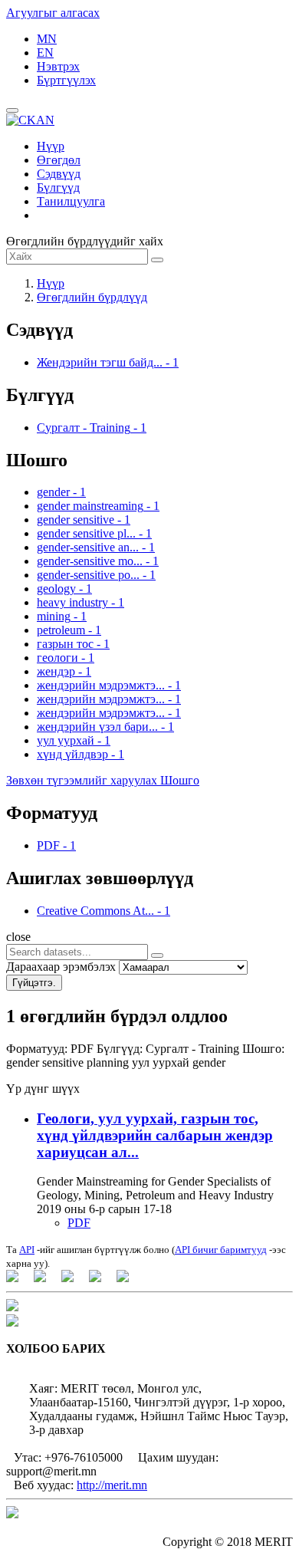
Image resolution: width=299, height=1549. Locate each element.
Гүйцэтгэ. (34, 982)
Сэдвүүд (58, 173)
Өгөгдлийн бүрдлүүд (92, 297)
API (26, 1249)
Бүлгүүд (58, 187)
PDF (78, 1222)
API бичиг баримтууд (221, 1249)
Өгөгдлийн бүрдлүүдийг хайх (84, 241)
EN (45, 52)
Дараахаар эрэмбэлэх (61, 966)
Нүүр (50, 146)
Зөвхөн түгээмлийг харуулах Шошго (102, 780)
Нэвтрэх (58, 66)
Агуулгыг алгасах (53, 12)
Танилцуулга (71, 201)
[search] (157, 955)
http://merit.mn (112, 1484)
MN (47, 38)
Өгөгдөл (58, 159)
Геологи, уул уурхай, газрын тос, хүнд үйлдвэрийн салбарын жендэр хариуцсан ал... (155, 1135)
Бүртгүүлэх (66, 80)
